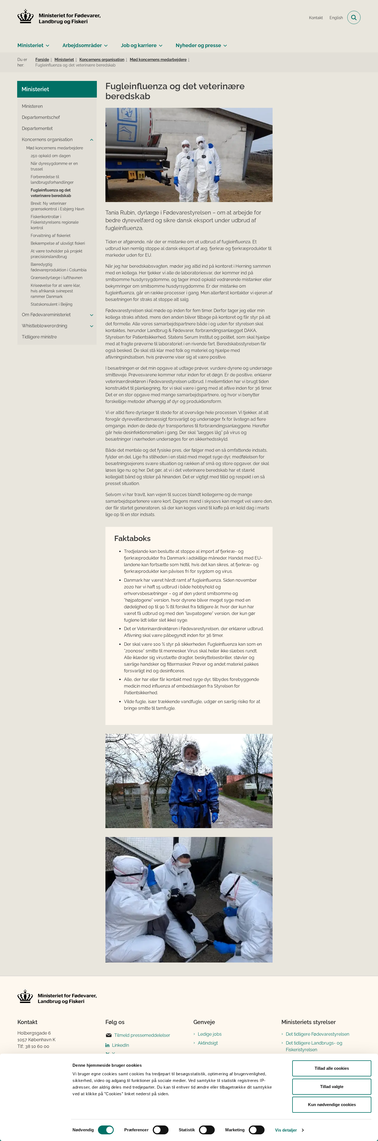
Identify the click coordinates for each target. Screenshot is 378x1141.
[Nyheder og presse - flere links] (224, 43)
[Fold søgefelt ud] (354, 17)
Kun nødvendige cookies (332, 1104)
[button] (90, 140)
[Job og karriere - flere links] (159, 43)
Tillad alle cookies (332, 1068)
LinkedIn (120, 1045)
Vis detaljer (286, 1130)
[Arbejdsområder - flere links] (105, 43)
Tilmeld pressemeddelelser (142, 1035)
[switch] (161, 1129)
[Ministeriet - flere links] (46, 43)
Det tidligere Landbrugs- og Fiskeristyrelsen (314, 1046)
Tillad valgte (331, 1086)
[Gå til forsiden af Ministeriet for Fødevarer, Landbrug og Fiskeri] (58, 17)
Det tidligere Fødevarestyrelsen (317, 1034)
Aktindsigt (208, 1043)
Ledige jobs (210, 1034)
